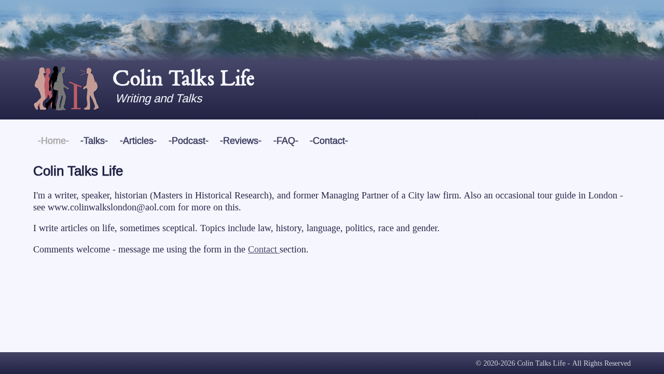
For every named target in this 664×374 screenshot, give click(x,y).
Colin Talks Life (183, 78)
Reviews (240, 141)
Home (53, 141)
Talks (94, 141)
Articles (138, 141)
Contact (329, 141)
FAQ (285, 141)
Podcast (188, 141)
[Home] (72, 91)
